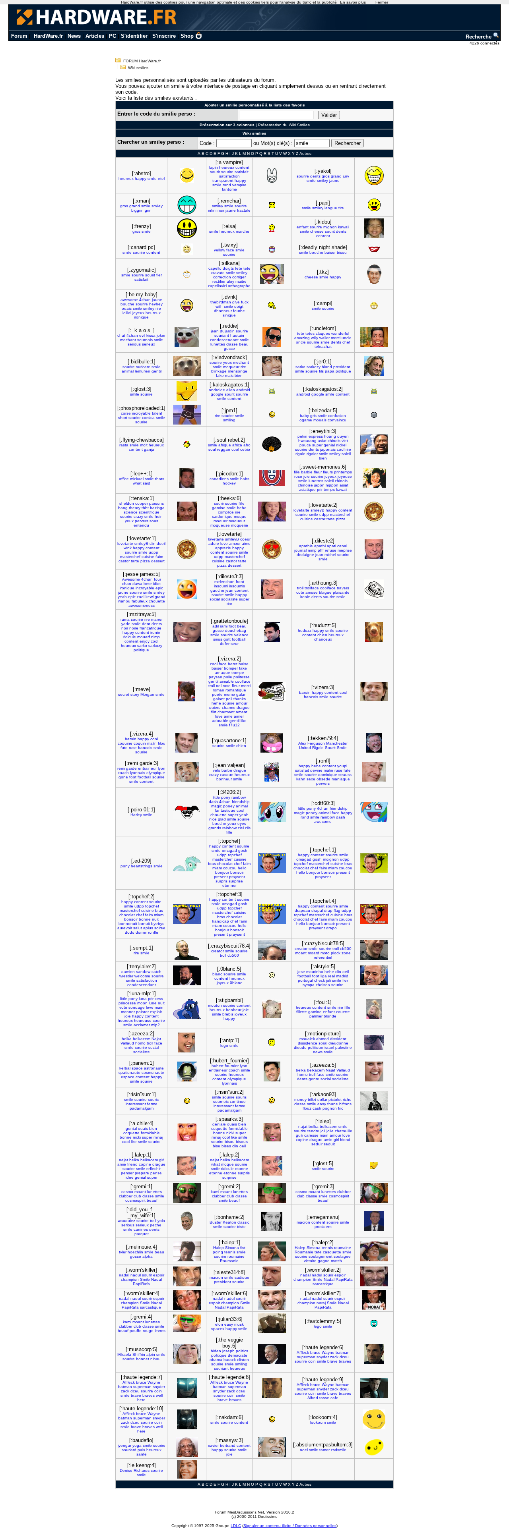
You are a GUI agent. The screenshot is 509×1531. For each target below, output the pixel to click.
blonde (330, 1016)
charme (228, 707)
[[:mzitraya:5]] (187, 632)
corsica (148, 417)
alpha (147, 1256)
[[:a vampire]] (272, 175)
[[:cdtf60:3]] (374, 812)
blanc (217, 974)
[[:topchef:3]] (272, 914)
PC (112, 36)
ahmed (322, 1039)
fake (220, 375)
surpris (221, 881)
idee (130, 1177)
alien (230, 390)
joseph (228, 1351)
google (217, 394)
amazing (302, 338)
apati (331, 546)
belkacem (141, 1039)
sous (154, 521)
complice (226, 512)
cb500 (233, 955)
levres (160, 1330)
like (244, 720)
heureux (126, 178)
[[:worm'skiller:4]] (187, 1300)
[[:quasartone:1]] (271, 743)
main (159, 1007)
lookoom (318, 1422)
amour (235, 543)
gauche (217, 590)
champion (130, 1279)
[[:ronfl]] (374, 772)
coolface (328, 588)
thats (159, 479)
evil (142, 335)
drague (243, 707)
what (137, 483)
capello (214, 268)
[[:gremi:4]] (187, 1323)
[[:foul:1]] (374, 1009)
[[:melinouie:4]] (187, 1251)
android (243, 390)
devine (316, 770)
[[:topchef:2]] (187, 914)
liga (324, 976)
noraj (321, 1303)
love (224, 543)
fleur (318, 472)
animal (128, 371)
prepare (142, 1173)
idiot (157, 583)
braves (345, 1361)
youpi (342, 766)
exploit (156, 1012)
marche (242, 231)
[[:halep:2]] (374, 1251)
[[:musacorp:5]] (187, 1354)
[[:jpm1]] (272, 414)
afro (247, 445)
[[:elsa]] (272, 228)
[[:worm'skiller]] (187, 1276)
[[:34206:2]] (272, 812)
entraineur (147, 768)
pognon (329, 1108)
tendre (313, 1131)
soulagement (320, 1256)
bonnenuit (128, 923)
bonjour (222, 872)
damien (128, 971)
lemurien (142, 371)
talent (157, 413)
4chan (145, 299)
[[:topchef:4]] (374, 914)
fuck (245, 302)
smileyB (317, 510)
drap (328, 910)
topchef (235, 855)
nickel (341, 445)
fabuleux (140, 601)
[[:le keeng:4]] (187, 1469)
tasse (324, 1398)
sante (141, 1454)
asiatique (307, 489)
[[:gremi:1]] (187, 1193)
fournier (232, 1066)
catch (156, 971)
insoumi (221, 586)
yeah (122, 597)
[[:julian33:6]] (272, 1323)
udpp (324, 514)
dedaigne (305, 554)
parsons (156, 503)
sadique (242, 1277)
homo (140, 1043)
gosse (229, 348)
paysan (215, 677)
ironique (141, 317)
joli (328, 980)
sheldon (126, 503)
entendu (141, 525)
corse (126, 413)
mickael (137, 479)
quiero (215, 707)
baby (304, 415)
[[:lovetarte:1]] (186, 549)
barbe (226, 770)
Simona (232, 1247)
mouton (215, 1005)
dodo (129, 932)
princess (155, 998)
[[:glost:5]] (374, 1165)
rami (223, 626)
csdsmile (338, 1450)
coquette (131, 1133)
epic (159, 588)
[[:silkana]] (272, 274)
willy (314, 338)
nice (213, 819)
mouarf (143, 637)
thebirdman (220, 302)
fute (124, 747)
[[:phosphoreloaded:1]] (187, 415)
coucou (230, 868)
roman (218, 690)
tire (341, 208)
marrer (157, 619)
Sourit (330, 747)
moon (142, 1003)
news (317, 1052)
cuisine (306, 519)
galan (241, 694)
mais (229, 375)
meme (229, 694)
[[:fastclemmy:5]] (374, 1323)
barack (229, 1359)
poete (217, 694)
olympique (155, 772)
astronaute (154, 1068)
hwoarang (307, 440)
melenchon (224, 581)
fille (297, 472)
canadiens (219, 479)
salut (137, 928)
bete (148, 583)
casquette (332, 1252)
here (141, 1400)
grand (336, 176)
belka (127, 1039)
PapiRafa (141, 1284)
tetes (310, 333)
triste (241, 1226)
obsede (323, 779)
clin (152, 543)
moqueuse (220, 525)
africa (237, 445)
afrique (224, 445)
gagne (324, 1261)
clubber (125, 1196)
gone (123, 777)
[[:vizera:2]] (272, 691)
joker (161, 335)
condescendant (224, 340)
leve (149, 1007)
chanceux (323, 639)
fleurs (328, 472)
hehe (242, 508)
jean (215, 331)
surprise (236, 881)
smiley (322, 180)
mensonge (237, 371)
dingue (239, 770)
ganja (149, 449)
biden (216, 1351)
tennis (229, 1252)
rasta (123, 445)
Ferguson (316, 743)
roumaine (236, 1256)
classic (243, 1222)
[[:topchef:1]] (374, 863)
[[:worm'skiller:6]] (272, 1300)
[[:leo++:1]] (186, 478)
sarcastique (323, 1284)
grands (214, 828)
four (157, 579)
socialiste (229, 599)
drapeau (302, 910)
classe (232, 344)
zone (346, 953)
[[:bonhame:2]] (271, 1221)
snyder (323, 1357)
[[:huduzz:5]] (374, 632)
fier (159, 275)
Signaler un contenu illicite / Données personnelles (289, 1525)
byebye (158, 923)
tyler (122, 1252)
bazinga (157, 508)
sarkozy (314, 367)
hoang (330, 436)
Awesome (131, 579)
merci (335, 338)
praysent (237, 877)
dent (146, 624)
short (122, 417)
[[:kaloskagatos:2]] (374, 391)
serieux (148, 344)
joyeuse (345, 476)
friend (345, 1139)
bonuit (144, 923)
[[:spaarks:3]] (272, 1132)
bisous (242, 1141)
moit (144, 445)
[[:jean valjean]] (271, 772)
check (319, 980)
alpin (150, 1354)
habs (244, 479)
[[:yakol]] (374, 175)
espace (127, 1077)
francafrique (150, 628)
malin (152, 743)
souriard (129, 1450)
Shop (187, 36)
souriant (221, 335)
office (124, 479)
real (331, 976)
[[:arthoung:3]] (374, 589)
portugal (305, 980)
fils (321, 371)
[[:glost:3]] (187, 391)
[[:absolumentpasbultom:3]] (374, 1447)
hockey (229, 483)
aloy (230, 281)
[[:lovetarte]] (272, 549)
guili (299, 1135)
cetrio (245, 449)
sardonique (222, 516)
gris (313, 415)
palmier (315, 1016)
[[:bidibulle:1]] (187, 366)
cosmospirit (135, 1200)
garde (131, 768)
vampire (239, 185)
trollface (312, 588)
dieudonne (338, 1043)
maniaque (341, 779)
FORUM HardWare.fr (142, 61)
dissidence (307, 1043)
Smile (342, 747)
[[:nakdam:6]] (272, 1419)
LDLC (236, 1525)
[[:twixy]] (272, 249)
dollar (322, 1099)
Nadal (156, 1279)
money (300, 1099)
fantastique (225, 810)
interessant (136, 1104)
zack (334, 1357)
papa (329, 371)
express (316, 436)
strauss (345, 774)
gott (227, 639)
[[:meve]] (186, 691)
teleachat (323, 346)
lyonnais (137, 772)
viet (345, 440)
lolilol (126, 313)
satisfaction (229, 176)
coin (312, 1361)
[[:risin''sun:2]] (272, 1100)
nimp (312, 550)
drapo (331, 928)
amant (241, 712)
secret (123, 694)
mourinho (314, 971)
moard (313, 953)
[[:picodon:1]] (272, 478)
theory (134, 508)
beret (232, 664)
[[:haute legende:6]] (374, 1354)
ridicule (129, 637)
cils (248, 828)
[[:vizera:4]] (186, 743)
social (215, 599)
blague (325, 592)
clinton (243, 1359)
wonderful (340, 333)
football (238, 639)
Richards (142, 1470)
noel (304, 1450)
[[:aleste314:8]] (271, 1276)
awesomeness (141, 605)
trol (218, 685)
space (137, 1068)
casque (226, 774)
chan (126, 583)
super (317, 445)
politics (242, 1351)
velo (216, 770)
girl (336, 1139)
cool (235, 449)
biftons (345, 1104)
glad (222, 819)
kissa (150, 335)
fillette (301, 1012)
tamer (324, 1450)
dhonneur (223, 311)
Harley (136, 815)
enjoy (145, 641)
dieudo (300, 1047)
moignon (331, 859)
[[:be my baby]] (187, 305)
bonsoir (237, 872)
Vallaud (127, 1043)
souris (153, 1099)
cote (300, 592)
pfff (321, 550)
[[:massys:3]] (272, 1447)
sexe (311, 779)
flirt (213, 712)
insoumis (237, 586)
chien (322, 635)
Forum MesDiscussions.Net (239, 1512)
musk (239, 1324)
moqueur (231, 367)
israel (329, 1047)
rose (298, 476)
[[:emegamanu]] (374, 1221)
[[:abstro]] (187, 175)
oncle (301, 342)
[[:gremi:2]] (272, 1193)
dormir (141, 932)
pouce (305, 445)
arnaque (222, 672)
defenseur (229, 643)
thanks (239, 699)
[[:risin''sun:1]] (187, 1101)
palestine (343, 1047)
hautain (237, 335)
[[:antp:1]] (271, 1042)
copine (302, 1139)
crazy (138, 516)
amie (328, 1139)
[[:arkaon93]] (374, 1101)
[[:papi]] (374, 205)
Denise (126, 1470)
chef (346, 342)
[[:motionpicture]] (374, 1042)
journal (300, 550)
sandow (143, 971)
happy (140, 178)
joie (306, 476)
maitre (241, 281)
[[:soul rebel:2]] (272, 444)
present (221, 877)
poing (218, 1252)
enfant (303, 227)
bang (123, 508)
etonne (241, 1168)
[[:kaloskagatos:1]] (272, 391)
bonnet (142, 1359)
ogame (305, 420)
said (146, 483)
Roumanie (229, 1261)
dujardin (227, 331)
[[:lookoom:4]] (374, 1419)
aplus (148, 928)
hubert (217, 1066)
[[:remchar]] (272, 205)
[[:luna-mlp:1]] (187, 1009)
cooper (141, 503)
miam (217, 868)
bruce (315, 1352)
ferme (152, 1104)
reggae (223, 449)
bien (239, 375)
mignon (330, 227)
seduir (316, 1144)
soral (323, 1043)
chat (121, 335)
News (74, 36)
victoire (310, 1261)
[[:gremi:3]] (374, 1193)
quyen (343, 436)
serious (134, 344)
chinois (334, 440)
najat (302, 1126)
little (216, 797)
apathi (320, 546)
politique (343, 371)
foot (232, 626)
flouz (307, 1108)
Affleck (303, 1352)
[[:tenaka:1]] (187, 511)
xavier (213, 1445)
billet (312, 1099)
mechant (128, 340)
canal (342, 546)
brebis (227, 1014)
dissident (338, 1039)
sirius (217, 639)
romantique (235, 690)
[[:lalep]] (374, 1132)
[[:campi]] (374, 305)
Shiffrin (138, 1354)
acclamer (142, 1025)
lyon (161, 768)
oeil (345, 971)
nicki (137, 1137)
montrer (128, 1012)
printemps (343, 472)
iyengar (124, 1445)
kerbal (124, 1068)
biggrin (137, 210)
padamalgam (141, 1108)
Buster (215, 1222)
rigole (300, 454)
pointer (142, 1012)
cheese (317, 231)
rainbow (238, 797)
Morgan (147, 694)
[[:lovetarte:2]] (374, 511)
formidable (150, 1133)
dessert (158, 561)
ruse (133, 747)
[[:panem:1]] (187, 1071)
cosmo (127, 1191)
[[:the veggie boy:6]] (272, 1354)
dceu (344, 1357)
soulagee (342, 1256)
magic (216, 806)
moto (325, 953)
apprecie (223, 548)
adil (215, 626)
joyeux (138, 313)
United (305, 747)
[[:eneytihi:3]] (374, 444)
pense (156, 1173)
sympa (309, 985)
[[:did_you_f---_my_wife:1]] (187, 1221)
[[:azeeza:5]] (374, 1071)
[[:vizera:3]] (374, 691)
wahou (124, 601)
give (236, 302)
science (131, 512)
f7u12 (234, 725)
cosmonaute (153, 1072)
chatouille (343, 1131)
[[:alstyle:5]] (374, 975)
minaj (158, 1137)
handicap (220, 921)
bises (226, 1146)
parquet (141, 1234)
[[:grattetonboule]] (272, 632)
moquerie (239, 525)
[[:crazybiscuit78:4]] (272, 950)
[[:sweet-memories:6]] (374, 478)
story (134, 694)
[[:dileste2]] (374, 549)
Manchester (337, 743)
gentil (156, 371)
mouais (319, 420)
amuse (311, 592)
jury (346, 176)
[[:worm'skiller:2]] (374, 1276)
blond (327, 367)
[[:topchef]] (272, 863)
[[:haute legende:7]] (187, 1388)
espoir (158, 1275)
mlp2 (155, 1025)
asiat (322, 440)
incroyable (141, 413)
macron (303, 1222)
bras (212, 863)
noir (221, 210)
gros (326, 176)
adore (213, 543)
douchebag (235, 630)
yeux (227, 362)
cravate (218, 272)
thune (332, 1104)
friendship (241, 801)
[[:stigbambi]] (272, 1009)
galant (219, 699)
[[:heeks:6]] (272, 511)
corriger (239, 277)
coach (123, 772)
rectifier (218, 281)
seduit (329, 1144)
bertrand (227, 1445)
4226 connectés (485, 43)
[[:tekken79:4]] (374, 743)
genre (314, 1079)
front (240, 581)
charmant (226, 712)
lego (224, 1045)
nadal (124, 1275)
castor (319, 519)
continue (238, 1101)
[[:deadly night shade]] (374, 249)
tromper (231, 668)
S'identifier (134, 36)
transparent (222, 180)
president (341, 367)
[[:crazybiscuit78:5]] (374, 950)
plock (335, 953)
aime (246, 543)
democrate (237, 1355)
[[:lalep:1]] (186, 1165)
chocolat (225, 863)
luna (143, 998)
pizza (341, 519)
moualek (307, 1039)
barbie (307, 472)
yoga (137, 1445)
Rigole (318, 747)
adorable (220, 720)
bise (216, 1146)
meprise (345, 550)
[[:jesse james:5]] (187, 589)
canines (141, 1229)
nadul (135, 1275)
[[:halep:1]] (272, 1251)
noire (133, 628)
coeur (245, 539)
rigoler (312, 454)
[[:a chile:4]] (186, 1132)
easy (321, 1104)
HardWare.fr (48, 36)
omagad (229, 850)
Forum (19, 36)
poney (229, 806)
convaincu (337, 420)
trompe (237, 672)
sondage (136, 1007)
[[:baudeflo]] (187, 1447)
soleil (346, 454)
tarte (330, 519)
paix (141, 1450)
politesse (241, 677)
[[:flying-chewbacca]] (186, 444)
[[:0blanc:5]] (272, 975)
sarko (300, 367)
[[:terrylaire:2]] (187, 975)
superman (306, 1357)
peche (155, 1225)
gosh (242, 850)
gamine (218, 508)
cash (317, 1108)
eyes (241, 823)
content (242, 167)
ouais (127, 308)
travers (343, 588)
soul (212, 449)
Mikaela (124, 1354)
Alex (302, 743)
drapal (317, 910)
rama (125, 619)
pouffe (136, 1330)
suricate (143, 367)
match (336, 1261)
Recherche (479, 37)
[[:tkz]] (374, 274)
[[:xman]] (187, 205)
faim (159, 556)
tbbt (145, 508)
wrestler (126, 976)
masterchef (340, 514)
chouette (157, 601)
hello (242, 868)
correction (222, 277)
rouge (148, 1330)
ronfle (153, 932)
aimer (239, 716)
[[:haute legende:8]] (272, 1388)
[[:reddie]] (271, 337)
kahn (300, 779)
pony (225, 797)
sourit (215, 172)
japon (319, 485)
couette (343, 1012)
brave (332, 1361)
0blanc (236, 983)
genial (329, 445)
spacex (217, 1328)
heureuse (143, 1020)
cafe (334, 1398)
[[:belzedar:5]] (374, 415)
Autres (305, 153)
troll (300, 588)
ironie (305, 597)
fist (242, 1247)
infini (212, 210)
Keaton (229, 1222)
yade (125, 624)
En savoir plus (353, 2)
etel (161, 178)
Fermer (381, 2)
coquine (125, 743)
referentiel (323, 957)
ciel (241, 828)
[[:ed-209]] (187, 863)
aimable (227, 681)
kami (215, 1191)
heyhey (156, 304)
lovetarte (301, 510)
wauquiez (126, 1220)
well (159, 1395)
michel (330, 554)
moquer (220, 521)
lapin (213, 167)
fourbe (239, 311)
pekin (302, 436)
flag (337, 910)
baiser (330, 252)
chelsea (323, 985)
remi (121, 768)
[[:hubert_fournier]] (272, 1071)
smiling (229, 420)
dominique (327, 774)
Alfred (312, 1398)
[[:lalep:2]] (272, 1166)
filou (161, 743)
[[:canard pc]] (187, 249)
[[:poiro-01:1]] (187, 812)
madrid (342, 976)
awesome (129, 299)
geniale (219, 1124)
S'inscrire (164, 36)
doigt (238, 306)
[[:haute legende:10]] (187, 1419)
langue (330, 208)
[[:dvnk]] (272, 305)
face (230, 250)
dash (213, 801)
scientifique (149, 512)
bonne (145, 919)
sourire (227, 172)
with (219, 306)
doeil (161, 543)
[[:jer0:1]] (374, 366)
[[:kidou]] (374, 228)
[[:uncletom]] (374, 337)
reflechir (153, 1168)
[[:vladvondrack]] (272, 366)
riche (347, 1099)
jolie (330, 1131)
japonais (328, 449)
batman (343, 1352)
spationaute (129, 1072)
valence (241, 635)
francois (311, 697)
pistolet (335, 1099)
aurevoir (124, 928)
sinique (229, 315)
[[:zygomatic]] (186, 274)
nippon (332, 485)
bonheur (224, 779)
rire (158, 308)
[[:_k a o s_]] (187, 337)
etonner (229, 885)
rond (227, 185)
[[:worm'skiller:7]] (374, 1300)
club (137, 1196)
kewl (149, 597)
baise (244, 664)
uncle (347, 338)
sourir (219, 503)
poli (229, 699)
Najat (156, 1039)
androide (217, 390)
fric (340, 1108)
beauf (152, 1200)
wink (128, 548)
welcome (142, 976)
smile (152, 178)
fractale (244, 210)
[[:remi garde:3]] (187, 772)
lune (153, 1003)
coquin (140, 743)
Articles (94, 36)
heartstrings (141, 866)
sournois (145, 340)
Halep (218, 1247)
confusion (337, 415)
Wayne (328, 1352)
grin (148, 210)
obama (216, 1359)
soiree (159, 928)
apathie (306, 546)
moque (240, 516)
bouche (316, 252)
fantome (229, 189)
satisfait (242, 172)
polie (227, 677)
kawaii (343, 227)
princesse (127, 1003)
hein (159, 516)
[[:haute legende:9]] (374, 1388)
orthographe (239, 286)
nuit (155, 919)
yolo (161, 1220)
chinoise (305, 485)
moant (301, 953)
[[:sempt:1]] (187, 950)
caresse (311, 1135)
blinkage (219, 371)
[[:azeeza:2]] (186, 1042)
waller (324, 338)
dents (315, 176)
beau (244, 344)
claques (323, 333)
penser (127, 1173)
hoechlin (135, 1252)
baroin (305, 692)
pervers (141, 521)
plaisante (341, 592)
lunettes (217, 344)
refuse (330, 550)
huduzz (304, 630)
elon (219, 1324)
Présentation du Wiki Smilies (284, 125)
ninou (155, 1359)
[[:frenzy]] (187, 228)
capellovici (217, 286)
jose (301, 971)
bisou (342, 252)
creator (217, 951)
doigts (228, 268)
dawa (137, 583)
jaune (334, 180)
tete (238, 268)
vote (123, 1007)
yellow (219, 250)
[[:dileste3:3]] (272, 589)
